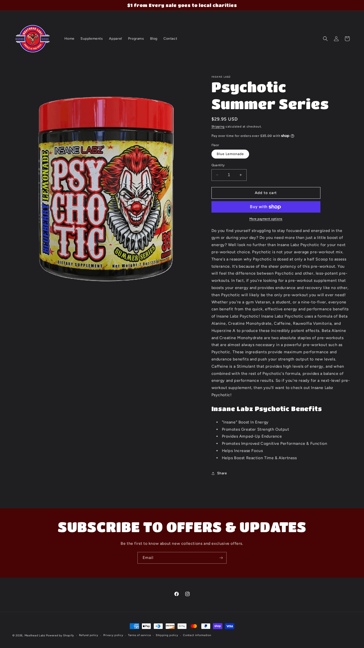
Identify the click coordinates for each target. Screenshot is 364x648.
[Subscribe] (220, 558)
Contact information (197, 635)
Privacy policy (113, 635)
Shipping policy (167, 635)
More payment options (266, 219)
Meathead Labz (35, 635)
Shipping (218, 126)
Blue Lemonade (230, 154)
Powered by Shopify (60, 635)
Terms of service (139, 635)
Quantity (218, 165)
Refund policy (88, 635)
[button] (325, 38)
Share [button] (222, 473)
